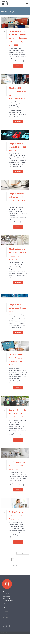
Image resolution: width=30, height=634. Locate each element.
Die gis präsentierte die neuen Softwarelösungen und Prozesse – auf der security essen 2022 (18, 38)
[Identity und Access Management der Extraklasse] (15, 453)
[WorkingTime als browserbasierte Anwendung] (15, 503)
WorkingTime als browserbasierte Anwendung (16, 515)
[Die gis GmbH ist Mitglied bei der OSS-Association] (15, 135)
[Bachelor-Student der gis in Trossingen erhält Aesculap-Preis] (15, 401)
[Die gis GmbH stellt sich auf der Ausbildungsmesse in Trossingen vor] (15, 185)
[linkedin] (3, 626)
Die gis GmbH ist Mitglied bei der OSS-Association (18, 147)
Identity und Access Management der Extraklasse (17, 465)
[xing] (9, 626)
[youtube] (6, 626)
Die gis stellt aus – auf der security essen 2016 (18, 308)
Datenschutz (7, 617)
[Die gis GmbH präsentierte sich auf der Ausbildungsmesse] (15, 79)
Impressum (6, 614)
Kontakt (6, 611)
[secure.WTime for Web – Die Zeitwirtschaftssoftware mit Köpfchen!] (15, 346)
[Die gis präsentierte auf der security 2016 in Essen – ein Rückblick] (15, 240)
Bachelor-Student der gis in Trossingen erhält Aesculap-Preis (17, 413)
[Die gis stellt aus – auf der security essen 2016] (15, 296)
